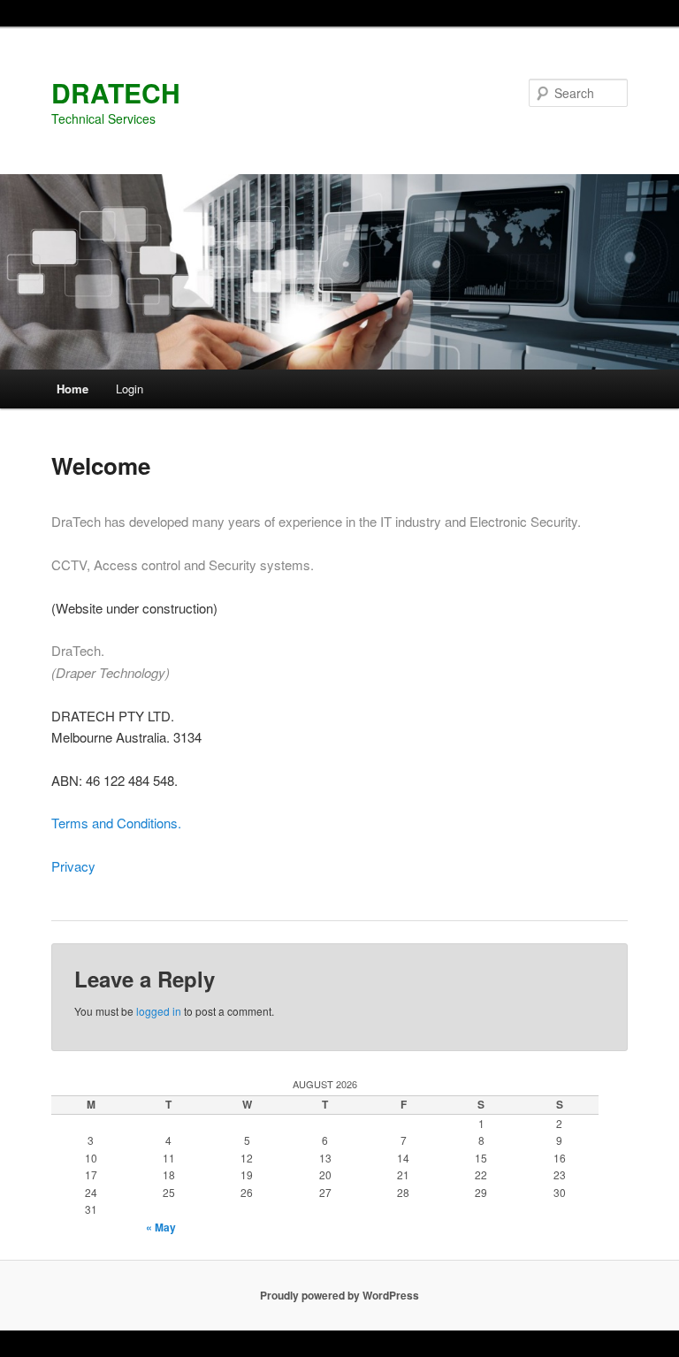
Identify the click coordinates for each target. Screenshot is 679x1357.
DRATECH (115, 92)
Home (72, 388)
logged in (158, 1010)
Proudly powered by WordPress (339, 1295)
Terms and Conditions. (116, 822)
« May (161, 1227)
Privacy (73, 866)
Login (129, 388)
